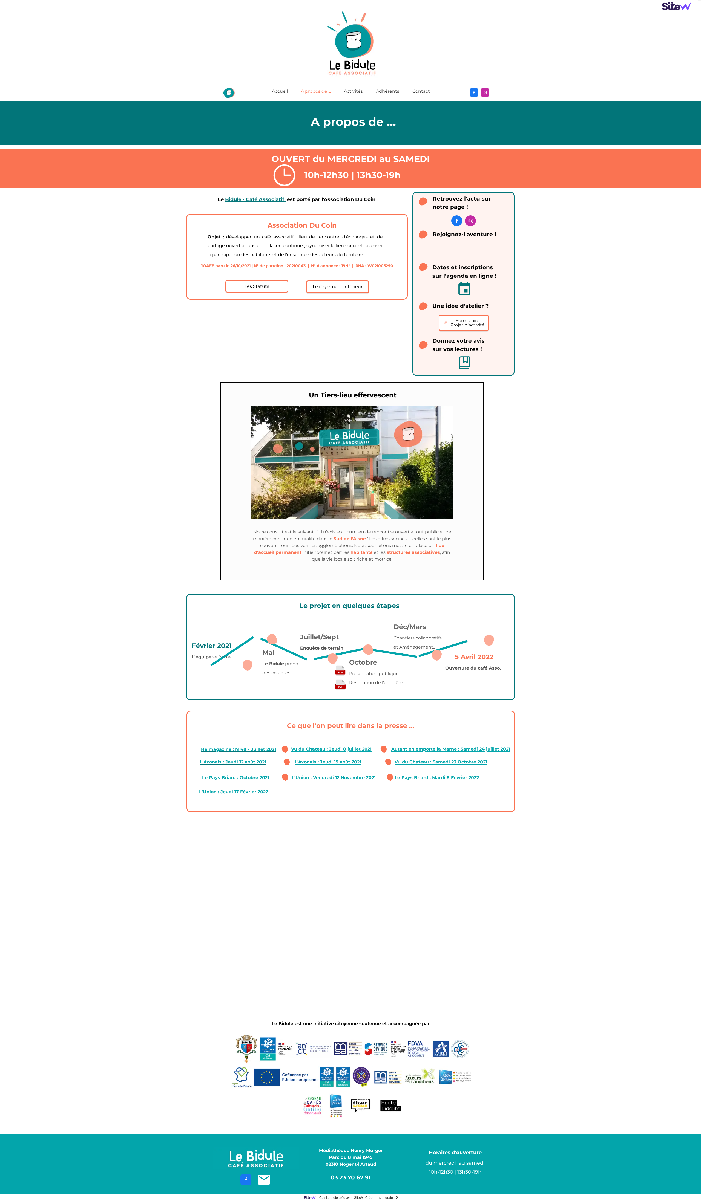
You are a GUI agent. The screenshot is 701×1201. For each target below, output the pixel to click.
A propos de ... (316, 91)
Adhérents (387, 91)
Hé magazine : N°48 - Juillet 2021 (238, 749)
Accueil (280, 91)
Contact (421, 91)
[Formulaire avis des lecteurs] (464, 363)
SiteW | (341, 1198)
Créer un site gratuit (382, 1198)
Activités (353, 91)
